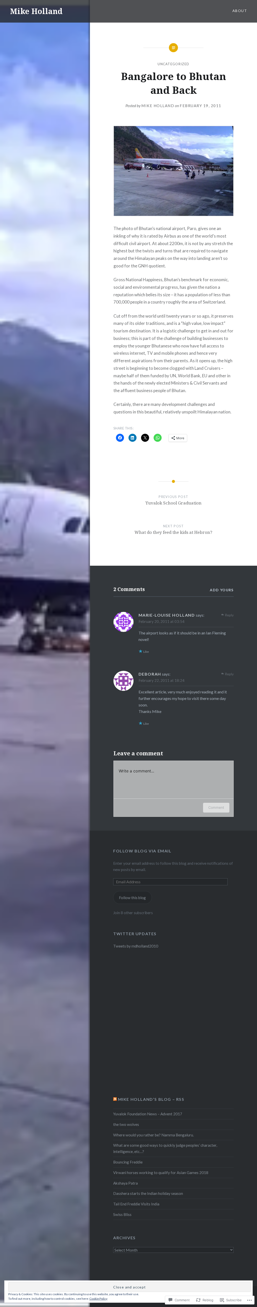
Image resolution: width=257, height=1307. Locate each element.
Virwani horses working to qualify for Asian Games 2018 (160, 1172)
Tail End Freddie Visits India (136, 1204)
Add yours (222, 590)
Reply (229, 615)
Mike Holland (36, 11)
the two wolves (126, 1124)
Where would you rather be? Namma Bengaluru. (153, 1135)
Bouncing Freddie (128, 1162)
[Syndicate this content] (115, 1099)
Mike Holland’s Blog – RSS (151, 1099)
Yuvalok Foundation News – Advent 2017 (147, 1114)
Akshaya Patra (125, 1183)
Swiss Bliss (122, 1214)
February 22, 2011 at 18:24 (161, 680)
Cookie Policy (98, 1298)
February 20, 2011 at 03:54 (161, 621)
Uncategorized (173, 64)
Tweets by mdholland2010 (135, 946)
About (239, 11)
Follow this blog (132, 897)
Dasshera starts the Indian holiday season (148, 1193)
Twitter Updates (135, 933)
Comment (216, 807)
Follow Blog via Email (142, 850)
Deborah (150, 674)
